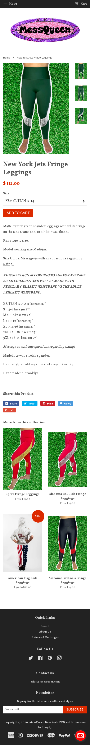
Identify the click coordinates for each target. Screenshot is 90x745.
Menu (12, 4)
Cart (83, 3)
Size (6, 193)
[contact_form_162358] (80, 735)
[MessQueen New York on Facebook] (40, 659)
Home (6, 57)
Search (45, 626)
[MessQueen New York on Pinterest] (50, 659)
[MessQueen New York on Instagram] (59, 659)
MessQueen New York (43, 722)
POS (62, 722)
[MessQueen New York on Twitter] (30, 659)
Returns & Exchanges (45, 637)
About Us (45, 632)
